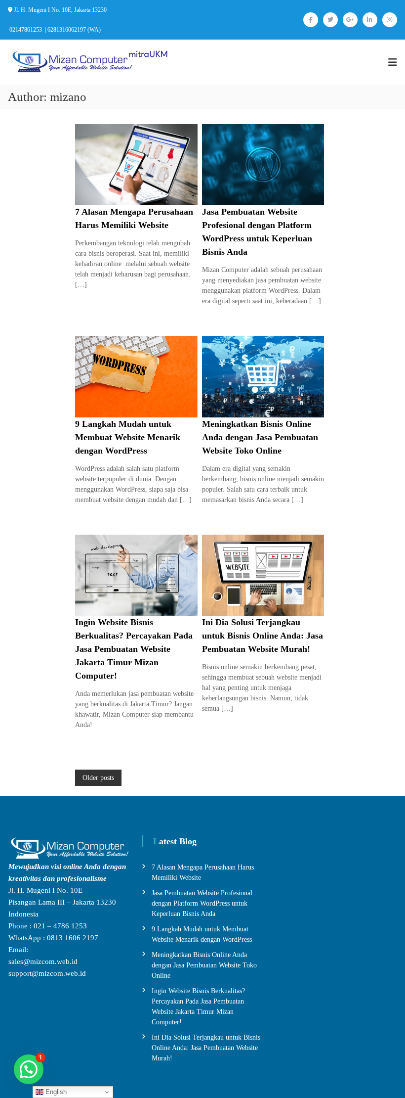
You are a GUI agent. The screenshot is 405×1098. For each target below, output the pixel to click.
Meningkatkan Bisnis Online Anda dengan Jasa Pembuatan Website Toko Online (260, 437)
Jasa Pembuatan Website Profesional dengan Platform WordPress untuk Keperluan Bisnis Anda (202, 903)
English (55, 1092)
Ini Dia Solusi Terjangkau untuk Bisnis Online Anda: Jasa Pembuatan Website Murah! (262, 635)
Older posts (98, 777)
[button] (28, 1069)
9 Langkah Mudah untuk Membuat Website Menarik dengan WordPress (127, 437)
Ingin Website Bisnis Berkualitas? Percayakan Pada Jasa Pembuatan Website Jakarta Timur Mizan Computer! (134, 649)
